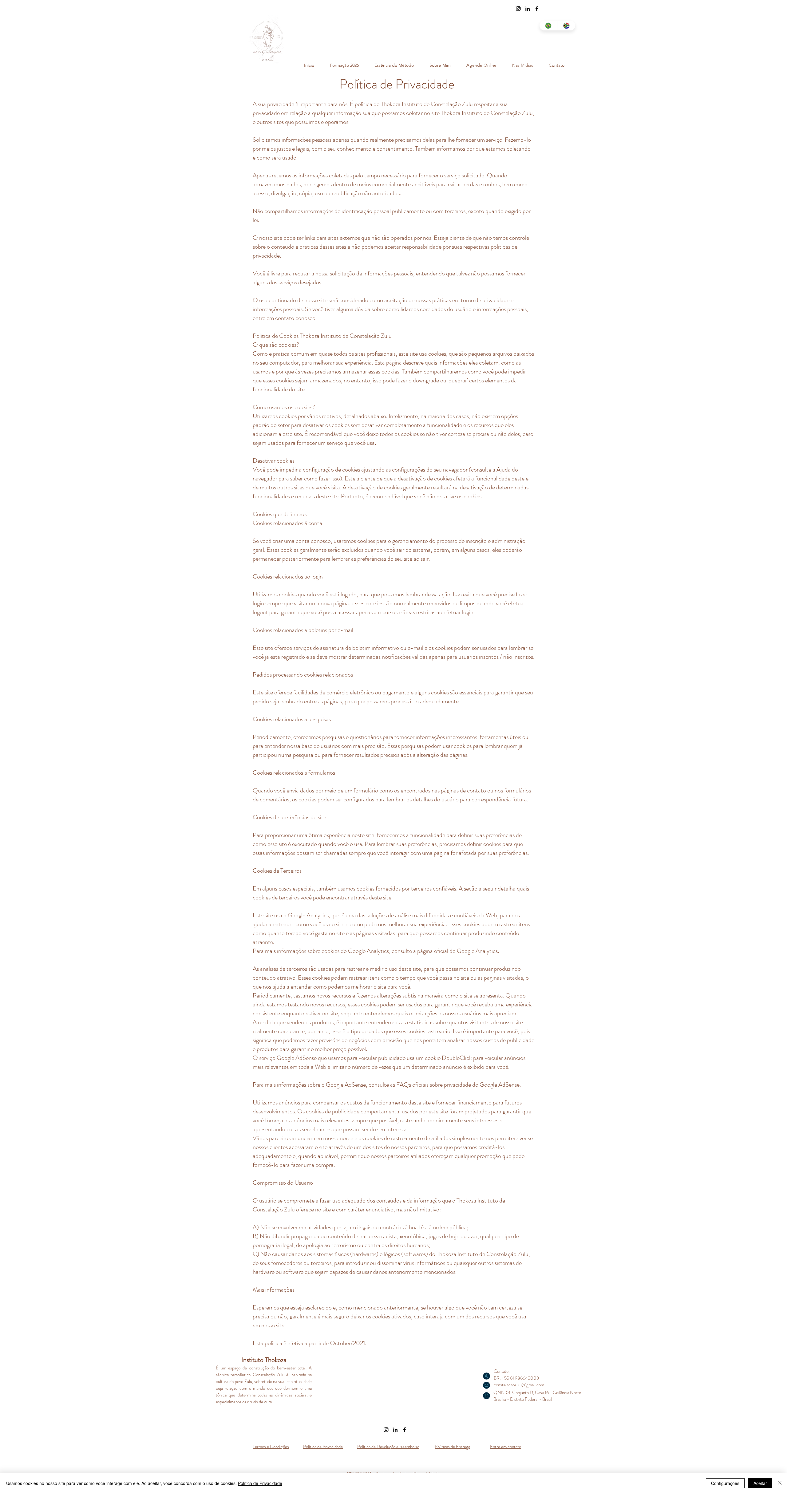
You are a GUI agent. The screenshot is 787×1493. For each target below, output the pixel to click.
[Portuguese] (548, 25)
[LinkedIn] (527, 9)
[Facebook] (537, 9)
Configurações (725, 1483)
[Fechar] (779, 1483)
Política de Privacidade (260, 1483)
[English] (566, 25)
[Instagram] (518, 9)
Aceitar (760, 1483)
